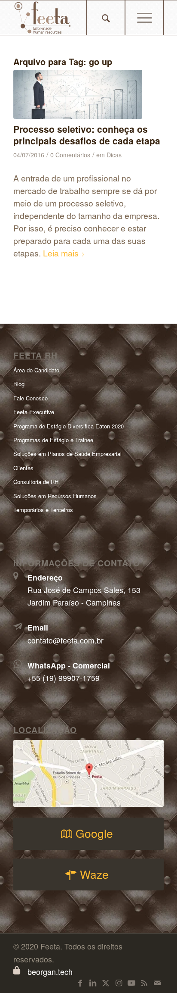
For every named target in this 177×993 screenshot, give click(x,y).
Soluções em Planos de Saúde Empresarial (67, 454)
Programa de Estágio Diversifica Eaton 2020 (68, 426)
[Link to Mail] (157, 982)
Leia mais (61, 253)
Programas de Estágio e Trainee (53, 440)
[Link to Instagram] (118, 982)
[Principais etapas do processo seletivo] (77, 94)
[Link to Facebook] (79, 982)
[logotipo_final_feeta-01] (73, 17)
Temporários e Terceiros (43, 510)
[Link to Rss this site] (144, 982)
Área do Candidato (36, 370)
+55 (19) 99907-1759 (63, 677)
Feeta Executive (33, 412)
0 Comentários (70, 154)
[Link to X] (105, 982)
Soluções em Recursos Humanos (55, 496)
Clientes (23, 468)
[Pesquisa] (105, 17)
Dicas (114, 154)
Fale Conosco (30, 398)
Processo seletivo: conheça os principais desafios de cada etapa (86, 134)
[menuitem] (106, 17)
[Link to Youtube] (131, 982)
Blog (18, 384)
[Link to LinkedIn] (92, 982)
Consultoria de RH (35, 482)
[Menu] (144, 17)
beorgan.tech (50, 971)
